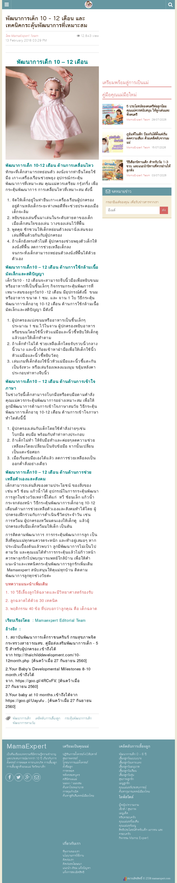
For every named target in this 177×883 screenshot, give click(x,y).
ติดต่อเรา (68, 860)
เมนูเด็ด (123, 813)
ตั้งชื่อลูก (68, 767)
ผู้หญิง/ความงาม (129, 805)
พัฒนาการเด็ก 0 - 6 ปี (133, 754)
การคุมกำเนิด (70, 791)
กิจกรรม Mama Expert (133, 838)
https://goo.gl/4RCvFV (35, 680)
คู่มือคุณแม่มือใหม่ (119, 94)
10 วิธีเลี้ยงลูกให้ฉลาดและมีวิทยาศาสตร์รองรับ (51, 592)
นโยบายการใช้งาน (73, 856)
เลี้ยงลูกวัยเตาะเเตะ (130, 762)
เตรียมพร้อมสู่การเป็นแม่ (125, 82)
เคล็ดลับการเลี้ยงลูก (47, 718)
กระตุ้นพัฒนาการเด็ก (78, 718)
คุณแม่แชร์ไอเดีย (129, 821)
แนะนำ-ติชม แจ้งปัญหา (77, 868)
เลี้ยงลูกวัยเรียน (128, 771)
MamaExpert (88, 4)
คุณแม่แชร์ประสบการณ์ (132, 787)
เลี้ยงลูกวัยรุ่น (126, 775)
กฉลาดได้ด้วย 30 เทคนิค (35, 600)
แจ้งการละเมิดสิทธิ (73, 872)
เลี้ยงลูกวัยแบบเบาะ (130, 758)
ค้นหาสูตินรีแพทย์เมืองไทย (78, 796)
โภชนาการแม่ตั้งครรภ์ (75, 762)
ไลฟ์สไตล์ (126, 797)
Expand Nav (6, 4)
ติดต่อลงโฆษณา (72, 864)
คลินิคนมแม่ (70, 779)
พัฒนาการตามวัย (24, 723)
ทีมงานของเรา (71, 851)
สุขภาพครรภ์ (70, 758)
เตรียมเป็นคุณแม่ (76, 746)
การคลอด (68, 771)
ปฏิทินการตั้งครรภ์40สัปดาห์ (80, 754)
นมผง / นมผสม (72, 783)
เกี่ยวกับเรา (71, 844)
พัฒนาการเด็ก (22, 718)
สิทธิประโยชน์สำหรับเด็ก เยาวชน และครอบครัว (141, 832)
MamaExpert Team (24, 35)
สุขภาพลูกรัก (126, 779)
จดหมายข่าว (120, 191)
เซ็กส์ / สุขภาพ (127, 809)
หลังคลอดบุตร (71, 775)
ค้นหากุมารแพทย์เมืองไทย (134, 791)
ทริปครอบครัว (127, 817)
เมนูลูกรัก (124, 783)
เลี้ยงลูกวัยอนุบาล (129, 767)
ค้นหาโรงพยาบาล (73, 787)
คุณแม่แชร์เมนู (127, 826)
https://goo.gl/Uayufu (25, 700)
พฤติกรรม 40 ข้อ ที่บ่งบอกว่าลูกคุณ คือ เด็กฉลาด (53, 608)
